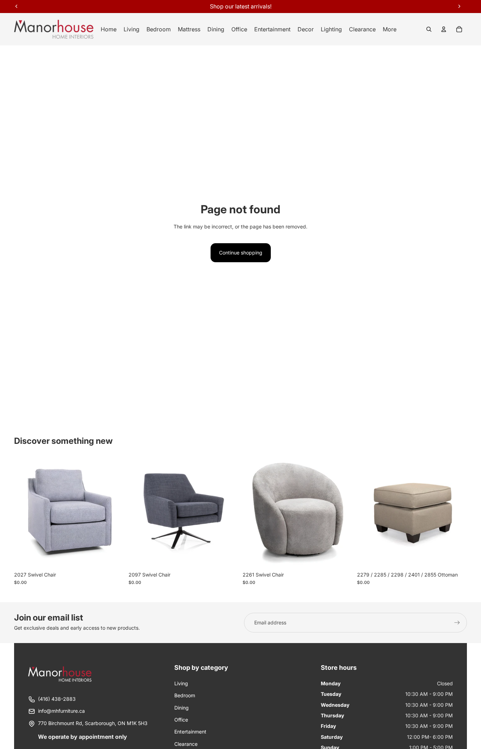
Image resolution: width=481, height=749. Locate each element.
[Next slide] (113, 513)
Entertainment (190, 732)
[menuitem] (389, 29)
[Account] (443, 29)
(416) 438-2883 (57, 699)
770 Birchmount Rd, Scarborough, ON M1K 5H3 (93, 723)
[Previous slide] (24, 513)
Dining (181, 708)
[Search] (429, 29)
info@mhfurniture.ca (61, 711)
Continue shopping (240, 253)
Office (181, 720)
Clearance (186, 744)
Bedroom (184, 695)
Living (181, 683)
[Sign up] (457, 622)
